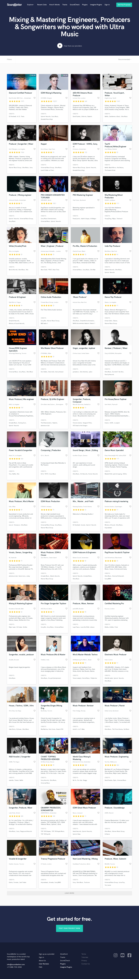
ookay (28, 576)
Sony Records (45, 780)
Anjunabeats (108, 528)
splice (90, 372)
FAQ (40, 967)
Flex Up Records (109, 374)
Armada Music (13, 423)
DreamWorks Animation (87, 321)
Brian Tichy (56, 270)
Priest (116, 627)
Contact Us (85, 964)
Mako (83, 729)
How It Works (54, 5)
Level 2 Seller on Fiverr (47, 170)
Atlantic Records (109, 270)
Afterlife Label (109, 678)
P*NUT (50, 270)
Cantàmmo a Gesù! (114, 116)
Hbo (27, 270)
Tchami (16, 780)
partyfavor (76, 372)
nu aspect (117, 423)
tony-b (11, 525)
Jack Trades (22, 882)
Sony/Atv (43, 321)
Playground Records (26, 831)
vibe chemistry (84, 372)
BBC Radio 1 (44, 323)
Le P (79, 729)
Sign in (107, 5)
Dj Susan (18, 729)
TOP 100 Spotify (45, 834)
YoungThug (108, 218)
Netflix (106, 116)
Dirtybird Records (14, 321)
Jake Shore (12, 729)
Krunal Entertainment (54, 678)
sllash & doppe (85, 218)
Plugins (85, 5)
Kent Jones (52, 729)
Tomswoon (17, 525)
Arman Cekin (108, 321)
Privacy (84, 961)
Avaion (107, 423)
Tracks (64, 5)
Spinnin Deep (76, 834)
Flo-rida (79, 780)
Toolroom (87, 882)
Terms (83, 954)
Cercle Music (86, 678)
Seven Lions (22, 576)
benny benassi (59, 372)
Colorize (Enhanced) (118, 576)
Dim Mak (92, 270)
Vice (10, 474)
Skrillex (25, 627)
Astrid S (75, 729)
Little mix (83, 116)
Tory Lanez (108, 885)
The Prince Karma (117, 729)
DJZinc (125, 474)
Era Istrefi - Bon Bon (117, 372)
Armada (51, 882)
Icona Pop (122, 882)
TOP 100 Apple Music (58, 831)
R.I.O (18, 116)
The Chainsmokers (46, 423)
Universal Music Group (47, 167)
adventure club (45, 425)
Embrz (11, 882)
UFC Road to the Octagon (80, 425)
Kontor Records (93, 474)
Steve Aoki (51, 372)
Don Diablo (44, 372)
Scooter (83, 525)
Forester (16, 882)
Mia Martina (44, 729)
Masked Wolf (108, 474)
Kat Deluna (120, 167)
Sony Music (54, 116)
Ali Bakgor (93, 218)
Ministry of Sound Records (16, 323)
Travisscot (119, 218)
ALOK (111, 423)
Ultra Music (124, 116)
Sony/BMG (108, 579)
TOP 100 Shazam (46, 831)
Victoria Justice (77, 423)
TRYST (46, 474)
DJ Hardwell (12, 116)
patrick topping (117, 474)
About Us (42, 961)
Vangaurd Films (87, 423)
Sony (31, 167)
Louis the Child (85, 627)
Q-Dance (107, 834)
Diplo (114, 780)
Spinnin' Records (91, 167)
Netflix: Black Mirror (110, 167)
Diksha (106, 627)
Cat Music (126, 729)
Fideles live (94, 678)
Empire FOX (59, 729)
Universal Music (45, 221)
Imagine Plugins (96, 5)
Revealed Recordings (47, 119)
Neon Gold (44, 270)
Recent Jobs (42, 5)
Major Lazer (12, 627)
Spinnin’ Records (45, 116)
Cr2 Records (83, 474)
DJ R (42, 474)
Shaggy (85, 780)
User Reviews (44, 964)
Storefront (64, 954)
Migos (114, 218)
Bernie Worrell (13, 270)
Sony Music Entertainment (48, 218)
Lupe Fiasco (76, 627)
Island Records (77, 831)
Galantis (89, 116)
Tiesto (22, 116)
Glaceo (115, 321)
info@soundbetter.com (16, 965)
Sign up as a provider (47, 954)
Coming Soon (22, 423)
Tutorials (84, 957)
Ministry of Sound (110, 525)
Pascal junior (76, 218)
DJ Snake (19, 627)
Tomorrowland (77, 678)
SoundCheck (74, 5)
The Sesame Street (110, 170)
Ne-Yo (74, 780)
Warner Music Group (15, 167)
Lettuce (92, 627)
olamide (11, 780)
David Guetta (76, 116)
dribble (111, 627)
